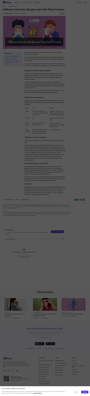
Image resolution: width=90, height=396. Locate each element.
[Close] (88, 388)
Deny (76, 392)
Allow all (85, 392)
